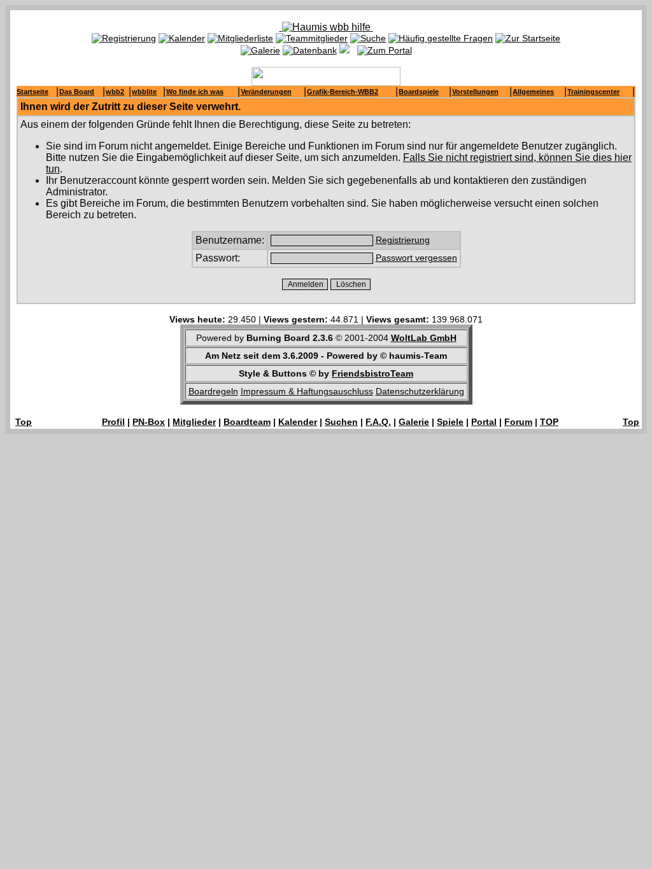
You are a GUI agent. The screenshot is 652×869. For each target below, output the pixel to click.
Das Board (76, 91)
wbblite (144, 91)
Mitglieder (194, 422)
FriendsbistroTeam (372, 373)
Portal (484, 422)
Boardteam (247, 422)
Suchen (341, 422)
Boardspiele (419, 91)
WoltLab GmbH (424, 338)
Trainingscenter (593, 91)
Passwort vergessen (416, 258)
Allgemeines (533, 91)
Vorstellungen (475, 91)
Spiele (450, 422)
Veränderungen (266, 91)
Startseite (32, 91)
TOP (549, 422)
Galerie (414, 422)
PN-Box (148, 422)
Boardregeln (213, 391)
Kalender (297, 422)
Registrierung (403, 240)
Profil (113, 422)
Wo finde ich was (194, 91)
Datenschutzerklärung (420, 391)
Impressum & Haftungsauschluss (307, 391)
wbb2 (115, 91)
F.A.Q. (378, 422)
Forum (518, 422)
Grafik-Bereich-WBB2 (342, 91)
